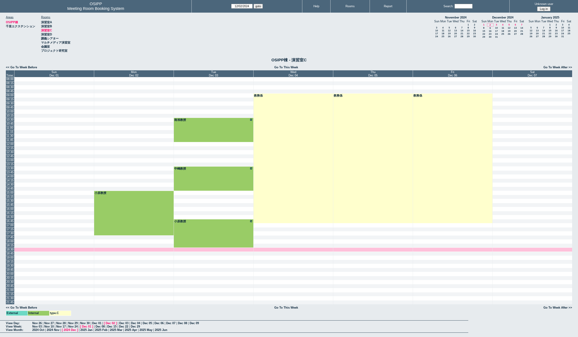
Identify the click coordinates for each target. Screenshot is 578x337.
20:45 (10, 286)
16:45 (10, 221)
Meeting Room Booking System (95, 8)
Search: (448, 6)
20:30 (10, 282)
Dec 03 (123, 323)
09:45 (10, 107)
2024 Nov (53, 330)
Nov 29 (73, 323)
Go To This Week (286, 67)
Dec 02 (110, 323)
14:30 (10, 184)
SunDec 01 (54, 73)
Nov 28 (61, 323)
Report (388, 6)
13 (455, 30)
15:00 (10, 192)
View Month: (14, 330)
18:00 (10, 241)
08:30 (10, 87)
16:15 (10, 213)
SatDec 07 (532, 73)
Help (316, 6)
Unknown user (544, 4)
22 (468, 33)
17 (436, 33)
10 (436, 30)
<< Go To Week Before (21, 67)
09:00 (10, 95)
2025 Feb (101, 330)
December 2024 (502, 17)
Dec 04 (135, 323)
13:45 (10, 172)
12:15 (10, 148)
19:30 (10, 265)
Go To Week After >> (557, 67)
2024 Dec (70, 330)
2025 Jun (161, 330)
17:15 (10, 229)
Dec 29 (135, 326)
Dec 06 (159, 323)
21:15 (10, 294)
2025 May (146, 330)
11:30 (9, 136)
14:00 (10, 176)
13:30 (10, 168)
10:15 (10, 115)
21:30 (10, 298)
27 (455, 36)
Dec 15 (112, 326)
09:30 (10, 103)
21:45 (10, 302)
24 (436, 36)
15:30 (10, 200)
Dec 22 (123, 326)
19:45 (10, 269)
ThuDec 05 (373, 73)
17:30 (10, 233)
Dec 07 (170, 323)
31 (496, 37)
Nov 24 (73, 326)
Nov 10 (49, 326)
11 (443, 30)
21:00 (10, 290)
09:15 (10, 99)
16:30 (10, 217)
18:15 (10, 245)
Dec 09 (194, 323)
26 (449, 36)
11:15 (9, 131)
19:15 (10, 261)
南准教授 (180, 120)
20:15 (10, 278)
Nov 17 (61, 326)
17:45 (10, 237)
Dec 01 (96, 323)
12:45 (10, 156)
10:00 (10, 111)
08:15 (10, 83)
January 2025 (550, 17)
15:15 (10, 196)
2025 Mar (116, 330)
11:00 (9, 127)
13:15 (10, 164)
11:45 (9, 140)
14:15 (10, 180)
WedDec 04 (293, 73)
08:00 (10, 79)
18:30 (10, 249)
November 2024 (455, 17)
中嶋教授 (180, 168)
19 (449, 33)
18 (443, 33)
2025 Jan (86, 330)
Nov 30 (85, 323)
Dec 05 (147, 323)
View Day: (13, 323)
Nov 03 (37, 326)
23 (474, 33)
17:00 (10, 225)
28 (462, 36)
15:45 (10, 204)
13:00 (10, 160)
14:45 (10, 188)
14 (462, 30)
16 (474, 30)
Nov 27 (49, 323)
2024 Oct (38, 330)
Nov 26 (37, 323)
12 (449, 30)
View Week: (14, 326)
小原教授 (100, 193)
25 (443, 36)
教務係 (258, 95)
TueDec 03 (213, 73)
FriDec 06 (452, 73)
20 (455, 33)
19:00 (10, 257)
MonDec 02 (133, 73)
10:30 (10, 119)
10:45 (10, 123)
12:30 (10, 152)
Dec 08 (182, 323)
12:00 (10, 144)
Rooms (350, 6)
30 (474, 36)
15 (468, 30)
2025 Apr (131, 330)
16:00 (10, 209)
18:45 (10, 253)
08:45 (10, 91)
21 (462, 33)
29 (468, 36)
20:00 (10, 273)
